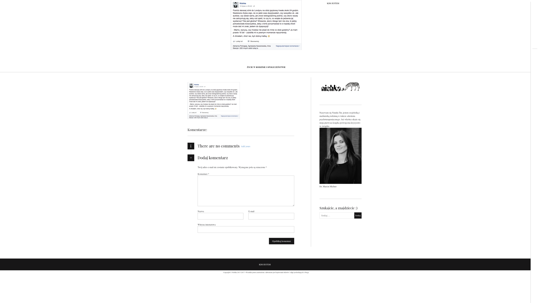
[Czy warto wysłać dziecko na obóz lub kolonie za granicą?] (534, 59)
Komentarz (203, 173)
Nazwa (201, 211)
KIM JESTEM (333, 3)
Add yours (245, 146)
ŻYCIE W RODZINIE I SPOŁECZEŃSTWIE (266, 67)
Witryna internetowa (207, 224)
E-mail (251, 211)
